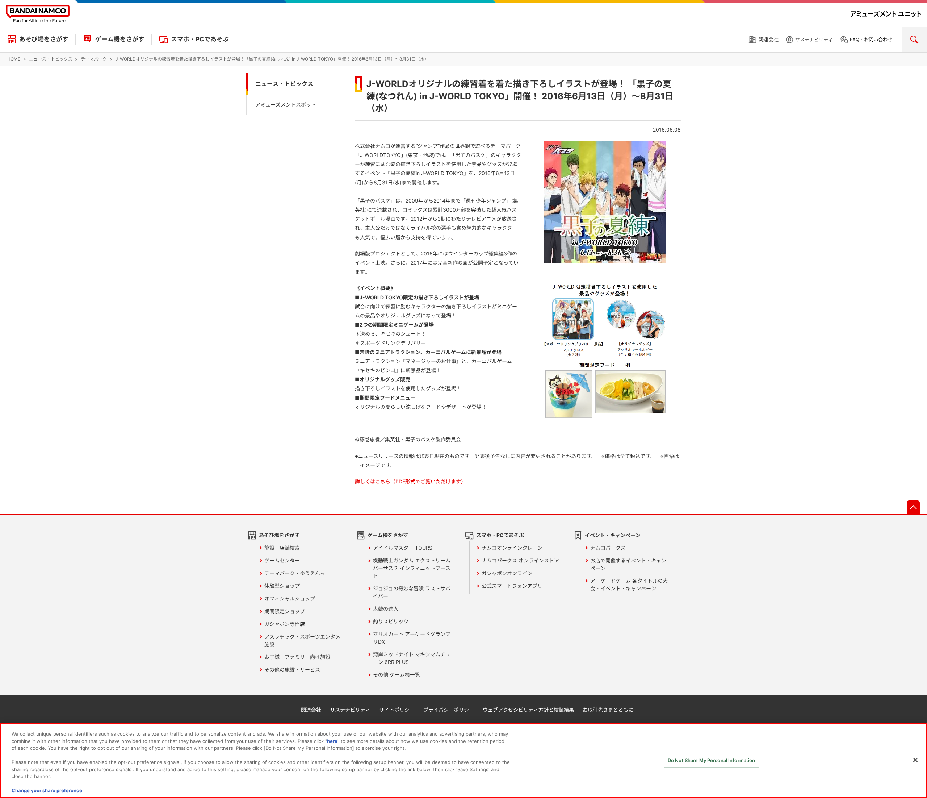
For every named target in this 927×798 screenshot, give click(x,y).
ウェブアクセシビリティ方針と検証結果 (528, 710)
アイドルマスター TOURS (402, 548)
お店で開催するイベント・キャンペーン (628, 564)
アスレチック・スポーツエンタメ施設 (302, 640)
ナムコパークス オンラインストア (520, 560)
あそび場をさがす (43, 39)
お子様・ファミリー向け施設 (297, 657)
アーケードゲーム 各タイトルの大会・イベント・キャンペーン (629, 584)
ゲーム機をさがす (119, 39)
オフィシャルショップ (289, 598)
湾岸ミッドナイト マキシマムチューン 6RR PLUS (411, 658)
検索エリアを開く (914, 39)
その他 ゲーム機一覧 (396, 675)
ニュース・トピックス (284, 83)
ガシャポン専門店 (284, 624)
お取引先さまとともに (608, 710)
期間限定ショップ (284, 611)
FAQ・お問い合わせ (871, 39)
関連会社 (768, 39)
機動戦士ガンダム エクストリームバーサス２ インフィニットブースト (411, 568)
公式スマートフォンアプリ (512, 586)
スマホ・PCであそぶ (200, 39)
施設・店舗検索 (282, 548)
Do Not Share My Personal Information (711, 760)
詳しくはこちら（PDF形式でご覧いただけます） (410, 481)
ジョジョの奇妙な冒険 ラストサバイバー (411, 592)
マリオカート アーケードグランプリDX (411, 638)
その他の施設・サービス (292, 669)
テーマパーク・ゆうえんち (294, 573)
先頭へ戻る (913, 507)
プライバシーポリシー (448, 710)
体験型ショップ (282, 586)
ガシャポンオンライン (507, 573)
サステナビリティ (814, 39)
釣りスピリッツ (390, 621)
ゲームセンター (282, 560)
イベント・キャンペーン (613, 535)
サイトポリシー (397, 710)
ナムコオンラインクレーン (512, 548)
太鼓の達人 (385, 609)
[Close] (915, 760)
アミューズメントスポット (285, 104)
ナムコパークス (608, 548)
